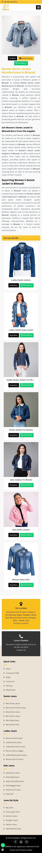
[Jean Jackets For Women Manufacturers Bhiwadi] (21, 459)
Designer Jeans (12, 820)
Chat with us (22, 63)
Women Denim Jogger (15, 751)
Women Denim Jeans (14, 738)
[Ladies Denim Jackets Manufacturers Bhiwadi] (21, 259)
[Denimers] (5, 7)
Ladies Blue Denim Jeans (15, 747)
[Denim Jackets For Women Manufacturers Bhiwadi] (21, 409)
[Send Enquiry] (3, 850)
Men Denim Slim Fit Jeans (16, 708)
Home (8, 669)
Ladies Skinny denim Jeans (16, 755)
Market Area (10, 690)
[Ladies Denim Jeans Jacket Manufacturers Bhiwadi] (21, 309)
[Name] (38, 7)
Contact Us (21, 650)
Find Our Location (21, 623)
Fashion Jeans (11, 824)
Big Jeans (9, 808)
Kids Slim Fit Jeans (13, 790)
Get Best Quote (27, 58)
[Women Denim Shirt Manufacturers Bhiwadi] (21, 559)
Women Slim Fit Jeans (14, 759)
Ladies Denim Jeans (13, 742)
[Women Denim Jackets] (21, 35)
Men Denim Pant (12, 725)
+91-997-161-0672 (10, 2)
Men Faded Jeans (12, 720)
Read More (14, 285)
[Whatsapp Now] (3, 845)
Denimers (16, 838)
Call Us (13, 58)
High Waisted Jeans (13, 829)
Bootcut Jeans (11, 816)
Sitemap (9, 686)
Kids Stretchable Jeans (15, 781)
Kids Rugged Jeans (13, 786)
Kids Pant (9, 794)
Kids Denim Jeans (13, 773)
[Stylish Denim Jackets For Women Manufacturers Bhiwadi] (21, 359)
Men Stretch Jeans (13, 716)
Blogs (8, 677)
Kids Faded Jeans (12, 777)
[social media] (15, 842)
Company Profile (12, 673)
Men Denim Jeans (13, 703)
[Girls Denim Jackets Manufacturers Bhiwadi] (21, 509)
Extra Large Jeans (13, 812)
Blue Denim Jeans (13, 712)
